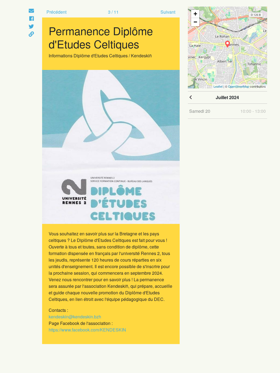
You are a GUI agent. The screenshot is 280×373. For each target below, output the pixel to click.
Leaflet (218, 86)
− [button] (195, 22)
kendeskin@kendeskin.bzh (75, 316)
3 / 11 (113, 12)
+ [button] (195, 13)
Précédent (56, 12)
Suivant (168, 12)
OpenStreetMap (238, 86)
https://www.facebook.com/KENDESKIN (87, 330)
